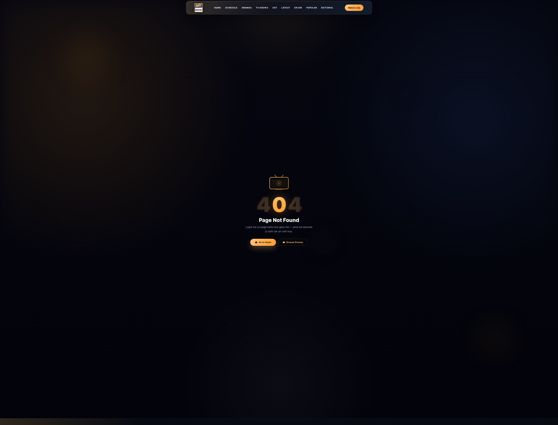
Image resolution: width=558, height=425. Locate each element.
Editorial (327, 7)
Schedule (231, 7)
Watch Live (354, 7)
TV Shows (262, 7)
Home (217, 7)
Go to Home (265, 242)
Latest (285, 7)
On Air (298, 7)
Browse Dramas (294, 242)
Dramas (247, 7)
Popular (311, 7)
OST (274, 7)
